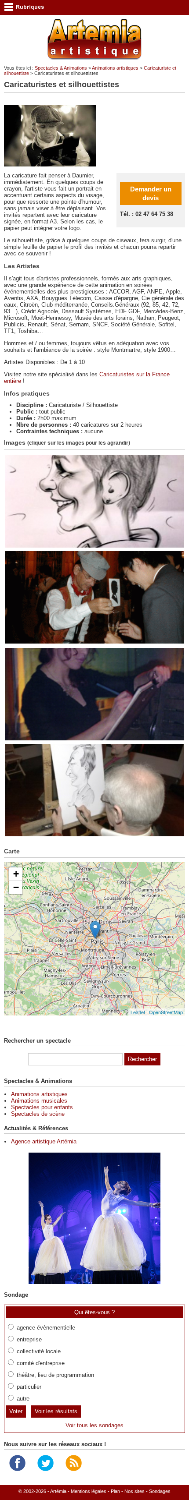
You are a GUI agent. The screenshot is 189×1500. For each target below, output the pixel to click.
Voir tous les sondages (94, 1425)
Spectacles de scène (38, 1114)
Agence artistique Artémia (43, 1141)
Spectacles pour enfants (42, 1107)
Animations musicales (39, 1100)
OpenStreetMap (166, 1011)
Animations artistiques (115, 68)
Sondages (160, 1491)
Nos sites (134, 1491)
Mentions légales (88, 1491)
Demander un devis (150, 193)
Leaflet (138, 1011)
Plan (115, 1491)
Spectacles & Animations (61, 68)
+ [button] (16, 873)
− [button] (16, 887)
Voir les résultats (56, 1411)
